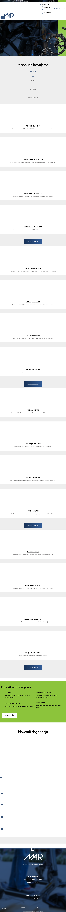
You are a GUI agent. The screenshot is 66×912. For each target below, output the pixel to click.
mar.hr (23, 907)
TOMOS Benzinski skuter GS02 (33, 193)
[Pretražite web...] (64, 9)
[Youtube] (59, 8)
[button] (32, 54)
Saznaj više (9, 715)
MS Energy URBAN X (33, 410)
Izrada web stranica (27, 911)
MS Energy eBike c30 (33, 335)
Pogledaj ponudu (33, 241)
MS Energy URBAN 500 (33, 477)
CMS (34, 911)
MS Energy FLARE (33, 511)
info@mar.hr (45, 4)
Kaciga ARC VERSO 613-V (33, 653)
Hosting (38, 911)
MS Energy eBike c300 (33, 302)
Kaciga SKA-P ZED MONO (33, 585)
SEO (42, 911)
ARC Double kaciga (33, 552)
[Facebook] (54, 8)
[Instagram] (57, 8)
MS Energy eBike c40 (33, 369)
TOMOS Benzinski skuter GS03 (33, 160)
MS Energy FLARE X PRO (33, 444)
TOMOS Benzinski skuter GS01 (33, 227)
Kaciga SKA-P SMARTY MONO (33, 619)
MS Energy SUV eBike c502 (33, 268)
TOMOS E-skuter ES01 (33, 126)
